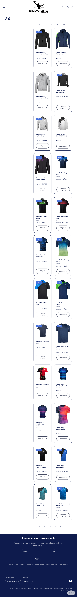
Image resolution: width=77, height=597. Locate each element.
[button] (4, 7)
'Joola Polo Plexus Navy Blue (42, 255)
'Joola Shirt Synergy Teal (40, 504)
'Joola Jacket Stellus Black (61, 91)
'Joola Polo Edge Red (62, 217)
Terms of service (51, 564)
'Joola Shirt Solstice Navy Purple (40, 424)
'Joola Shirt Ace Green (61, 303)
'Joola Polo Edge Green (42, 217)
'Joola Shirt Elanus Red (42, 385)
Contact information (66, 590)
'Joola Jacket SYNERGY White (62, 135)
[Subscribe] (54, 551)
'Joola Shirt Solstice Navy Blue (62, 385)
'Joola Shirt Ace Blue (41, 303)
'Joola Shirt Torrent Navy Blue (63, 504)
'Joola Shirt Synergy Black (41, 466)
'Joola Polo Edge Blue (62, 173)
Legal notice (68, 588)
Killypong (17, 588)
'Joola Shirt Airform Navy (42, 342)
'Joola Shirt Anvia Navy (62, 347)
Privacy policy (48, 588)
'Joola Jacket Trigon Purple (40, 178)
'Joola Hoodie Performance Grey (42, 97)
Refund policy (63, 564)
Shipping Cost (39, 564)
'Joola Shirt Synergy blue (60, 466)
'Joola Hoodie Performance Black (42, 53)
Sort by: (41, 25)
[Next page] (66, 526)
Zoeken (11, 564)
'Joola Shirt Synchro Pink (61, 428)
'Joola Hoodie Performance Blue (62, 53)
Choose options (63, 107)
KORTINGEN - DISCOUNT (24, 564)
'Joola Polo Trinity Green (62, 260)
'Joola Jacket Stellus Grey (40, 135)
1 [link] (39, 526)
